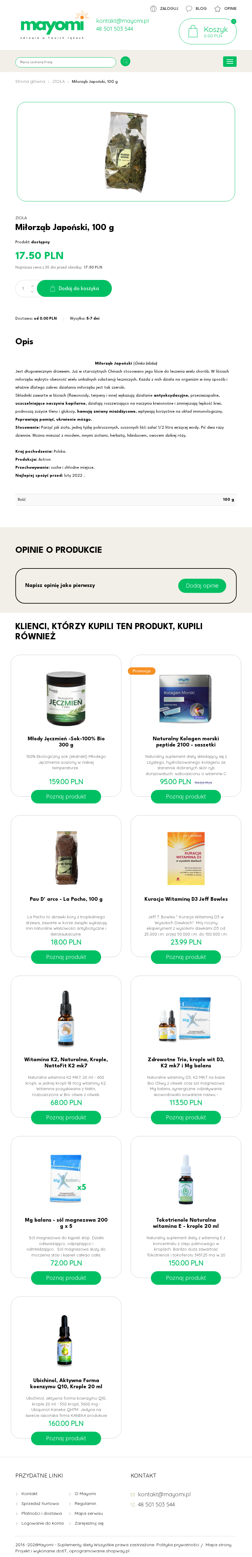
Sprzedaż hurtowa (40, 1503)
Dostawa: (36, 319)
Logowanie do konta (43, 1523)
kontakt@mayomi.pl (122, 20)
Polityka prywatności (177, 1544)
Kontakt (29, 1493)
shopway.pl (117, 1551)
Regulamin (85, 1503)
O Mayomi (85, 1493)
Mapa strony (218, 1544)
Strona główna (30, 81)
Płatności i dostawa (42, 1513)
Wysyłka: (85, 319)
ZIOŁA (58, 81)
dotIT (61, 1551)
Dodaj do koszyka (79, 288)
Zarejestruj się (89, 1523)
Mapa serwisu (89, 1513)
